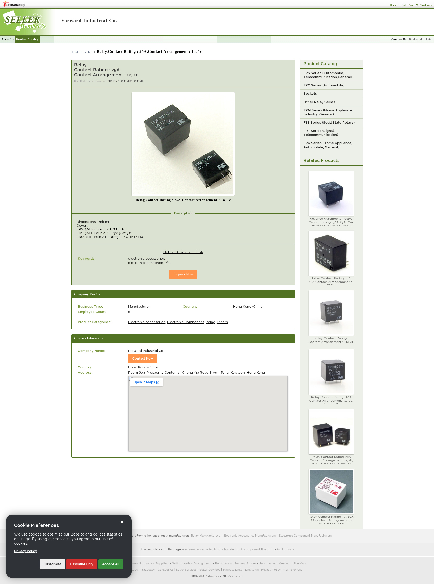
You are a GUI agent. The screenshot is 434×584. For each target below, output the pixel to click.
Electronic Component (185, 322)
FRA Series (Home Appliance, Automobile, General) (328, 145)
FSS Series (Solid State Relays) (329, 122)
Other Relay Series (319, 102)
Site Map (299, 563)
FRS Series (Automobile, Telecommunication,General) (328, 75)
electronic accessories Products (204, 549)
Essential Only (81, 564)
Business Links (232, 569)
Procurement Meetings (275, 563)
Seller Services (210, 569)
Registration (223, 563)
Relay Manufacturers (205, 535)
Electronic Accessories (146, 322)
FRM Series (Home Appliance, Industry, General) (328, 112)
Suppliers (162, 563)
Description (183, 213)
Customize (52, 564)
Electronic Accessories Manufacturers (249, 535)
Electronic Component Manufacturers (305, 535)
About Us (7, 39)
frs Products (285, 549)
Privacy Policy (271, 569)
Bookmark (416, 39)
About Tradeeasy (143, 569)
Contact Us (166, 569)
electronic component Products (252, 549)
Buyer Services (186, 569)
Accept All (111, 564)
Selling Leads (181, 563)
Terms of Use (293, 569)
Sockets (310, 93)
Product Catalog (27, 39)
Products (146, 563)
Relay (210, 322)
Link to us (252, 569)
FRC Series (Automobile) (324, 85)
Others (222, 322)
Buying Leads (203, 563)
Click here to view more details (183, 252)
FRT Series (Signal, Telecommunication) (321, 133)
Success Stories (245, 563)
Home (132, 563)
